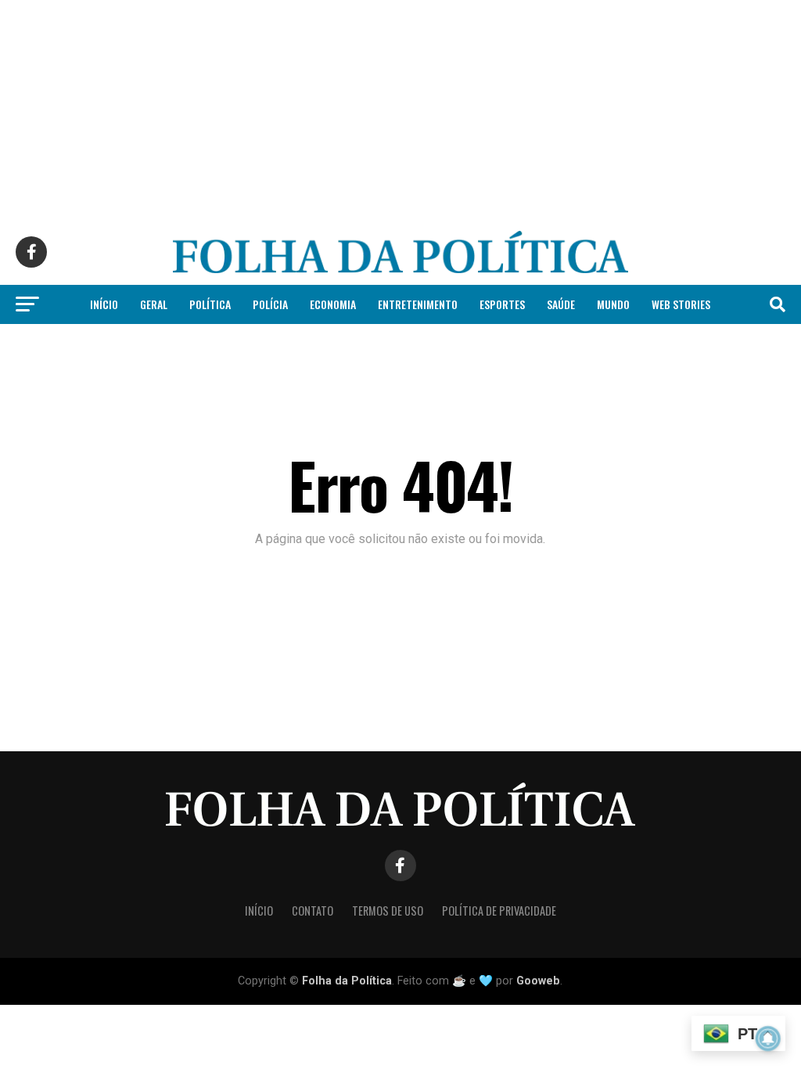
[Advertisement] (400, 109)
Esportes (502, 304)
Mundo (613, 304)
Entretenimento (418, 304)
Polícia (270, 304)
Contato (312, 910)
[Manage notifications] (768, 1038)
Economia (333, 304)
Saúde (561, 304)
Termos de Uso (387, 910)
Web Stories (681, 304)
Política (210, 304)
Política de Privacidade (499, 910)
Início (104, 304)
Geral (153, 304)
